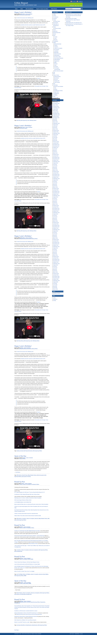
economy (18, 625)
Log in (54, 297)
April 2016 (55, 168)
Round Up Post (19, 482)
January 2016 (55, 172)
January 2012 (55, 240)
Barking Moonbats (22, 238)
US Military (55, 94)
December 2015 (56, 174)
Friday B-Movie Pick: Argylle (71, 18)
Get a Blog (72, 633)
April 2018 (55, 140)
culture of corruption (30, 518)
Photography (55, 41)
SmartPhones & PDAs (58, 90)
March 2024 (55, 110)
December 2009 (56, 276)
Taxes (55, 65)
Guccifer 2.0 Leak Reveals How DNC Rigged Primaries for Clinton (27, 530)
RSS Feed (74, 1)
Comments (80, 1)
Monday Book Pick (56, 32)
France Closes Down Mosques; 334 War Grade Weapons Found (26, 562)
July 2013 (55, 215)
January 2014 (55, 206)
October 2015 (55, 177)
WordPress (55, 299)
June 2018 (55, 137)
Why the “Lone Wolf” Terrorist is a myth (21, 622)
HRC (48, 518)
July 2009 (55, 283)
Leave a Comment (28, 127)
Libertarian (56, 51)
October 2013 (55, 211)
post (32, 17)
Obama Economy (19, 614)
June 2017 (55, 148)
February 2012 (56, 239)
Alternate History (57, 76)
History (25, 14)
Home (16, 8)
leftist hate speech (40, 475)
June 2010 (55, 267)
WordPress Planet (56, 293)
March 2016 (55, 170)
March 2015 (55, 187)
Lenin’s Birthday (28, 17)
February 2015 (56, 188)
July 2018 (55, 136)
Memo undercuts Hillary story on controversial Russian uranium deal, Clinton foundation (31, 504)
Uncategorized (17, 602)
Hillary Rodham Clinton (32, 475)
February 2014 (56, 205)
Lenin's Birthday (30, 120)
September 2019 (56, 123)
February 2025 (56, 106)
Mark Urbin (23, 127)
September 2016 (56, 161)
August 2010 (55, 265)
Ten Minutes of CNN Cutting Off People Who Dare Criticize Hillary (27, 494)
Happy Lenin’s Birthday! (23, 12)
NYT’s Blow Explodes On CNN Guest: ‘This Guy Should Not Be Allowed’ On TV (29, 492)
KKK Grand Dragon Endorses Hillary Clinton (22, 500)
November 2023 (56, 113)
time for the (20, 17)
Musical (55, 39)
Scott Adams (17, 472)
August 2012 (55, 231)
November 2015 (56, 175)
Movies (54, 34)
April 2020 (55, 120)
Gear (55, 87)
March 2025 (55, 104)
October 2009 (55, 279)
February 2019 (56, 130)
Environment (21, 14)
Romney (55, 63)
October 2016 (55, 160)
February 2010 (56, 273)
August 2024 (55, 109)
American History (57, 28)
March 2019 (55, 129)
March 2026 (55, 102)
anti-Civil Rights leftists (21, 574)
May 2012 (55, 235)
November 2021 (56, 117)
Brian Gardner (38, 633)
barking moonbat (20, 450)
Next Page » (16, 630)
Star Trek (56, 79)
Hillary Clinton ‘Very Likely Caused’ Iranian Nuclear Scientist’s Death (27, 515)
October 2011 (55, 245)
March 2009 (55, 289)
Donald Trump (24, 475)
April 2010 (55, 270)
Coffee (54, 14)
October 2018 (55, 131)
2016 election (19, 475)
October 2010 (55, 262)
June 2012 (55, 233)
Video (54, 96)
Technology (55, 85)
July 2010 (55, 266)
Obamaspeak (56, 55)
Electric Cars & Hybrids (58, 86)
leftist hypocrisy (24, 120)
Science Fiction (56, 75)
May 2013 (55, 218)
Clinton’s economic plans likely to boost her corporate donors (26, 513)
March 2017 (55, 153)
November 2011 (56, 243)
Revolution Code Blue (26, 633)
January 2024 (55, 112)
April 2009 (55, 287)
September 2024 (56, 107)
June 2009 (55, 284)
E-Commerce (55, 17)
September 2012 (56, 229)
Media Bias (56, 52)
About (21, 8)
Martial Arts (55, 31)
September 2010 (56, 263)
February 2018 (56, 141)
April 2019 (55, 127)
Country (55, 36)
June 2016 (55, 165)
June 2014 (55, 199)
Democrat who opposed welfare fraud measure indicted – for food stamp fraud (29, 535)
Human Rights (45, 574)
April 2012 (55, 236)
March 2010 (55, 272)
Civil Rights (28, 574)
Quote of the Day (20, 456)
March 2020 (55, 121)
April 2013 (55, 219)
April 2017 (55, 151)
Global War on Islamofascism (26, 625)
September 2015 (56, 178)
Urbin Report (21, 2)
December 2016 (56, 157)
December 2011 (56, 242)
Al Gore (38, 78)
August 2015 (55, 180)
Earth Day (18, 120)
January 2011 (55, 257)
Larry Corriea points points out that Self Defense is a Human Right (27, 564)
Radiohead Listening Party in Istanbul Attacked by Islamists (25, 616)
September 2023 (56, 114)
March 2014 (55, 204)
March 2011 (55, 255)
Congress (56, 46)
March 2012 (55, 238)
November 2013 (56, 209)
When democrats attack (58, 70)
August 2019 (55, 124)
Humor (54, 29)
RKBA (32, 559)
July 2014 (55, 198)
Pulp (54, 72)
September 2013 (56, 212)
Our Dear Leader (22, 583)
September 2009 (56, 280)
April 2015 (55, 185)
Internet (55, 89)
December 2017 (56, 144)
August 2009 (55, 282)
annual (23, 17)
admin (22, 347)
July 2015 (55, 181)
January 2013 (55, 223)
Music (54, 35)
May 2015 (55, 184)
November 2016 (56, 158)
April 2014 (55, 202)
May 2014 (55, 201)
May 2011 (55, 252)
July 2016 (55, 164)
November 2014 (56, 192)
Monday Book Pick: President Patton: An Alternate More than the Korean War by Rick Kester (73, 16)
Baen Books (56, 77)
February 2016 (56, 171)
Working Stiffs (55, 97)
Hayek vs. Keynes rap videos (42, 8)
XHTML (54, 300)
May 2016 (55, 167)
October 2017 (55, 147)
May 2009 (55, 286)
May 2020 (55, 119)
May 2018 (55, 138)
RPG (54, 73)
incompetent (37, 592)
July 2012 (55, 232)
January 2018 (55, 143)
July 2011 (55, 249)
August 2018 (55, 134)
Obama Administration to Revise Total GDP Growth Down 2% (26, 612)
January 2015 (55, 189)
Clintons (20, 458)
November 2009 (56, 277)
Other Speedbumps (29, 8)
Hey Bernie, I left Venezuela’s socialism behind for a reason (25, 610)
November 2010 (56, 260)
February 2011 (56, 256)
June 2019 (55, 126)
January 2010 (55, 274)
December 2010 (56, 259)
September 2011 (56, 246)
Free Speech (33, 484)
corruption (24, 518)
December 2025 (56, 103)
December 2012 (56, 225)
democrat (36, 518)
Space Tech (56, 92)
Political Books (54, 8)
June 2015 (55, 182)
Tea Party (56, 66)
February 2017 (56, 154)
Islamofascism (34, 625)
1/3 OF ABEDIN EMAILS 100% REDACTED (22, 502)
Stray (54, 83)
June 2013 (55, 216)
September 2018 (56, 133)
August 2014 (55, 197)
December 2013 (56, 208)
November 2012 (56, 226)
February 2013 (56, 222)
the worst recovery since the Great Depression (33, 614)
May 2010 (55, 269)
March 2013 (55, 221)
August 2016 (55, 163)
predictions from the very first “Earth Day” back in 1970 (33, 24)
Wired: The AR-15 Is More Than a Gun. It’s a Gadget (24, 571)
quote (23, 476)
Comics (54, 15)
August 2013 (55, 214)
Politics (28, 14)
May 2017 (55, 150)
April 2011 (55, 253)
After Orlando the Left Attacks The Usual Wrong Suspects (25, 620)
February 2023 (56, 116)
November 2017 (56, 146)
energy (54, 19)
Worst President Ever (18, 551)
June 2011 (55, 250)
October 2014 (55, 194)
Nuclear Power (57, 21)
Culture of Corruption (27, 484)
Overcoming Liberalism (58, 58)
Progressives (56, 60)
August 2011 (55, 248)
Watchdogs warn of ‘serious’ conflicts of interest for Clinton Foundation (27, 497)
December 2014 (56, 191)
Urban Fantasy (57, 82)
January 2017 (55, 155)
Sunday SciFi (56, 80)
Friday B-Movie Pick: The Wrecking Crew (74, 22)
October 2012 (55, 228)
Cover (55, 38)
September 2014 (56, 195)
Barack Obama (19, 592)
